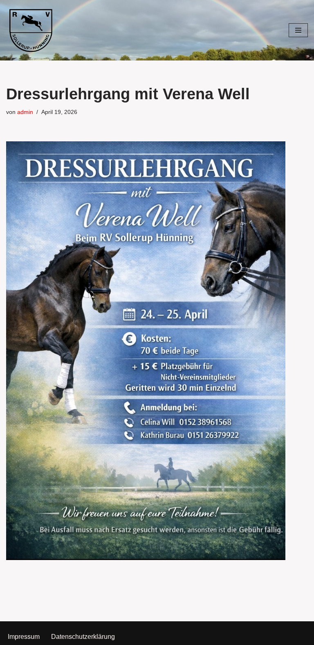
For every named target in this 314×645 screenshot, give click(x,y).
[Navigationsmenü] (298, 30)
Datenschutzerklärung (83, 636)
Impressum (24, 636)
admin (25, 112)
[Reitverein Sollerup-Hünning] (30, 30)
